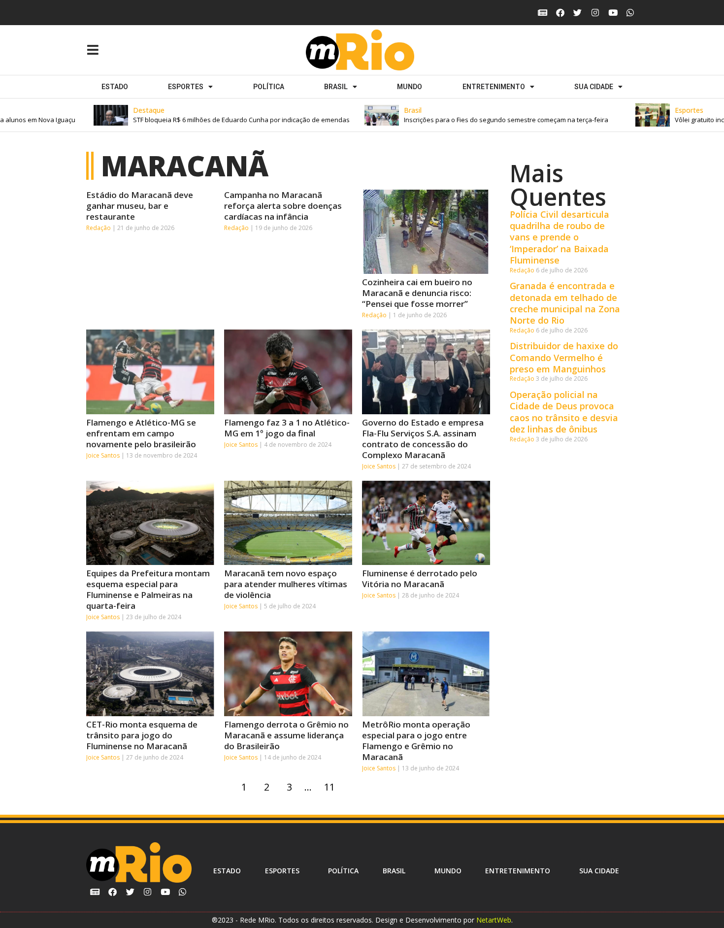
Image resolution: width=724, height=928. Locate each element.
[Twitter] (578, 12)
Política (268, 87)
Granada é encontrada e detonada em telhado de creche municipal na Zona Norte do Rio (565, 303)
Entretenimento (493, 87)
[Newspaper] (542, 12)
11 (332, 784)
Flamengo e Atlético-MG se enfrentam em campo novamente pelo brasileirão (141, 433)
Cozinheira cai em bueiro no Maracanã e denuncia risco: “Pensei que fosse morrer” (417, 292)
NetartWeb (493, 920)
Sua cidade (593, 87)
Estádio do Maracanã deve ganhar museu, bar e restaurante (139, 205)
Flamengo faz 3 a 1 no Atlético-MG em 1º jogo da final (287, 428)
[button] (206, 115)
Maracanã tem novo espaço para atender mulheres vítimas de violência (285, 583)
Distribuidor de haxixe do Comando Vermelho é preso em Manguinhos (564, 357)
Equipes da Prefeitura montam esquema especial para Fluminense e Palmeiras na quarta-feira (148, 589)
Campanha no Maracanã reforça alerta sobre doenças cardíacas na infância (283, 205)
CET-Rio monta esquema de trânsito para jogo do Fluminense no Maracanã (141, 735)
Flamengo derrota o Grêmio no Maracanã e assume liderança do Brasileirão (286, 735)
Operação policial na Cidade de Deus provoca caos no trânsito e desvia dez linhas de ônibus (564, 412)
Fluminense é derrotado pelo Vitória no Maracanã (419, 578)
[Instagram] (595, 12)
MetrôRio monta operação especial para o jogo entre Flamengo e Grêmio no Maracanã (416, 740)
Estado (114, 87)
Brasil (336, 87)
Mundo (409, 87)
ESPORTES (185, 87)
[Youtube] (613, 12)
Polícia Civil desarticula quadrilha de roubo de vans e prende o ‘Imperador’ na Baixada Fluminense (559, 237)
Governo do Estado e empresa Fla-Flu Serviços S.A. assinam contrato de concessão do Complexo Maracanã (423, 439)
